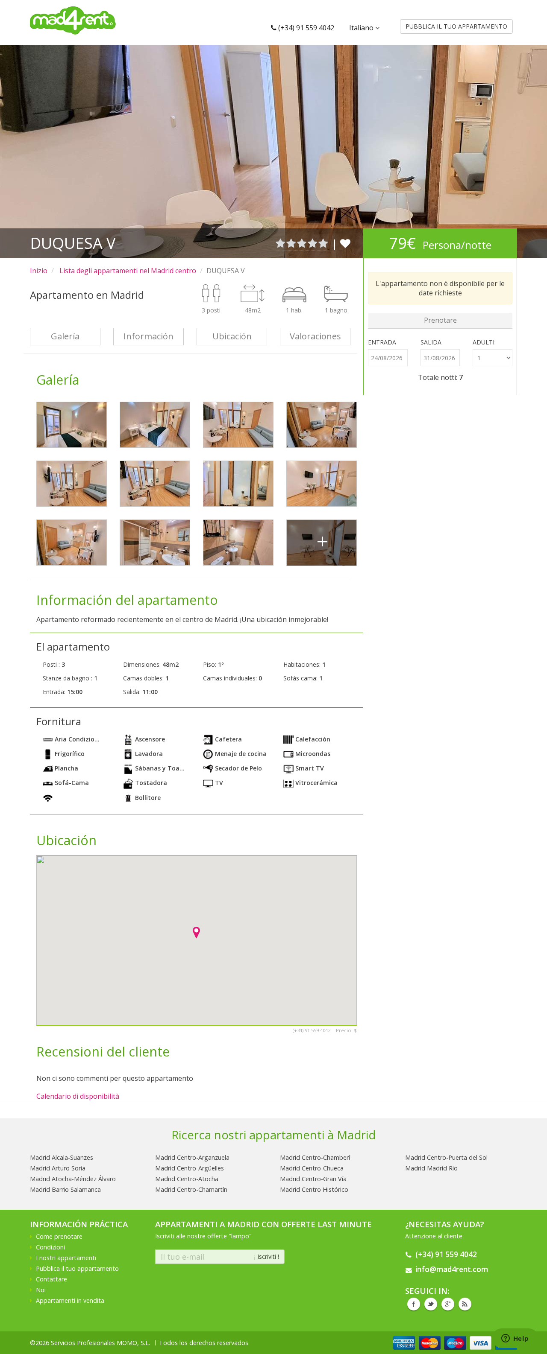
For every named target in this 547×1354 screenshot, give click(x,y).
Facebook (413, 1304)
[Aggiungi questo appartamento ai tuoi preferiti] (345, 243)
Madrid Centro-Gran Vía (313, 1179)
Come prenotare (59, 1236)
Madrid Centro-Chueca (312, 1168)
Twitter (430, 1304)
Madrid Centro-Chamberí (315, 1157)
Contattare (51, 1279)
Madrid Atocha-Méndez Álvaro (73, 1179)
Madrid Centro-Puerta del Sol (446, 1157)
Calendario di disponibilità (77, 1096)
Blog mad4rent (465, 1304)
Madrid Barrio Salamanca (65, 1189)
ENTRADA (382, 342)
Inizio (38, 270)
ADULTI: (484, 342)
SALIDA (431, 342)
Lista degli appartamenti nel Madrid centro (127, 270)
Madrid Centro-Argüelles (189, 1168)
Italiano (362, 27)
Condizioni (50, 1247)
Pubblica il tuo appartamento (77, 1268)
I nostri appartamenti (66, 1258)
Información (149, 336)
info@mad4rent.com (451, 1269)
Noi (41, 1290)
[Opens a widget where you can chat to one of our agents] (514, 1339)
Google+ (447, 1304)
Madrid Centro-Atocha (186, 1179)
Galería (65, 336)
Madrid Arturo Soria (57, 1168)
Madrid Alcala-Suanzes (61, 1157)
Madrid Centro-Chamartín (191, 1189)
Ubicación (232, 336)
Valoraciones (315, 336)
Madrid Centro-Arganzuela (192, 1157)
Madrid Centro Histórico (314, 1189)
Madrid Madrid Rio (431, 1168)
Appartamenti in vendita (70, 1300)
